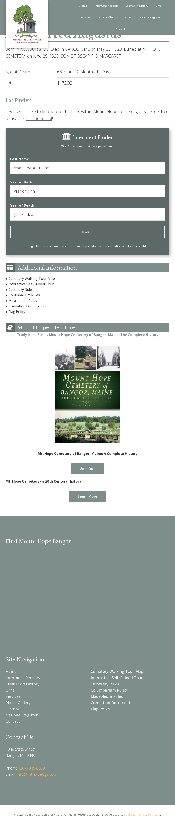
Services (13, 696)
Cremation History (22, 683)
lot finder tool (39, 118)
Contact (13, 721)
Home (11, 671)
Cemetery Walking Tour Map (32, 278)
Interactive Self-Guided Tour (31, 284)
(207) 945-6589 (32, 768)
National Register (22, 715)
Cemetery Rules (21, 289)
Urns (10, 690)
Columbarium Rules (24, 295)
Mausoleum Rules (23, 300)
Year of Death (22, 205)
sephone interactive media (142, 814)
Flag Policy (17, 311)
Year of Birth (21, 182)
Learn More (87, 496)
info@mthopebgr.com (36, 774)
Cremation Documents (27, 306)
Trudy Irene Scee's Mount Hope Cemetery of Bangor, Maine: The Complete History (87, 334)
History (12, 708)
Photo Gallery (18, 702)
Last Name (19, 159)
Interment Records (23, 677)
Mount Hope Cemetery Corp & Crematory (27, 24)
